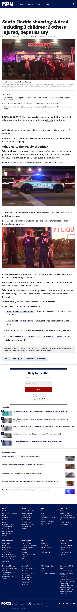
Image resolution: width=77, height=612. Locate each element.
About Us (25, 566)
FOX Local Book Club (66, 545)
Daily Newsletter (7, 533)
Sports (43, 508)
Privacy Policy (40, 398)
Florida (26, 37)
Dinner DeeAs (6, 547)
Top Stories (5, 511)
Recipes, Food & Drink (9, 556)
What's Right (6, 543)
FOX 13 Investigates (8, 524)
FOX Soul (24, 552)
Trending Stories (65, 547)
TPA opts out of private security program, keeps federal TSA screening (38, 441)
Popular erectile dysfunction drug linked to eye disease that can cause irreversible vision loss (30, 481)
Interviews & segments (48, 573)
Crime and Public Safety (36, 359)
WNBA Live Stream (66, 591)
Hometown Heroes (66, 515)
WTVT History (26, 575)
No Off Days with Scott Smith (48, 518)
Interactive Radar (27, 513)
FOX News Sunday (7, 531)
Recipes (62, 520)
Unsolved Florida (7, 526)
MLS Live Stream (65, 594)
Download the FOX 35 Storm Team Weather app (29, 321)
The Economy (45, 550)
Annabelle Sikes (8, 37)
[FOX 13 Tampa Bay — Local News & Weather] (8, 4)
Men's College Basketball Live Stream (67, 584)
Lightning (43, 515)
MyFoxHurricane (26, 526)
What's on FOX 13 (65, 552)
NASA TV (24, 556)
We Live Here (7, 540)
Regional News (8, 566)
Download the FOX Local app (20, 311)
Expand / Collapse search (73, 4)
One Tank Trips (7, 550)
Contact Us (25, 584)
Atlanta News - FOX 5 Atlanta (8, 577)
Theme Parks (6, 552)
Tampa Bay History (8, 559)
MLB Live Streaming (66, 577)
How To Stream (26, 543)
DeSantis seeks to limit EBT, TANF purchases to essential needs (21, 456)
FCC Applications (27, 582)
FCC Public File (26, 580)
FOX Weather (26, 529)
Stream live (44, 571)
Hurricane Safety (27, 522)
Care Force (5, 561)
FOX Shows (63, 550)
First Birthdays (64, 522)
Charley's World (64, 513)
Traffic (62, 511)
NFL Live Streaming (66, 571)
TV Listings (25, 571)
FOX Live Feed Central (28, 554)
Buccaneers (44, 511)
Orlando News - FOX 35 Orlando (9, 569)
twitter (63, 603)
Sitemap (4, 535)
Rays (42, 513)
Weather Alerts (26, 520)
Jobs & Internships (27, 573)
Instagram (17, 359)
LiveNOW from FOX (28, 547)
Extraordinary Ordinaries (67, 517)
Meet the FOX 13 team (28, 568)
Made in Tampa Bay (8, 554)
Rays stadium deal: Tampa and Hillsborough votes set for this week (22, 473)
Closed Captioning (27, 577)
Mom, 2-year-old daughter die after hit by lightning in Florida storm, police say (25, 490)
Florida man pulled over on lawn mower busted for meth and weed (37, 434)
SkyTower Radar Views (28, 511)
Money (43, 540)
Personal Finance (46, 547)
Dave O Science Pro (66, 524)
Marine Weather (26, 517)
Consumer (5, 517)
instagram (66, 603)
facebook (59, 603)
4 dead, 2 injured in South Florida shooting (16, 82)
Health (4, 520)
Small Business (45, 552)
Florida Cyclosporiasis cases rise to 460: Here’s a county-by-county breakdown (40, 411)
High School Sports (46, 524)
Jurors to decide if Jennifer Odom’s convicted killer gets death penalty (23, 464)
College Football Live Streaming (66, 574)
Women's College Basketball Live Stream (67, 588)
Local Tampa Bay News (9, 513)
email (73, 603)
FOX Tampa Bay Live (28, 559)
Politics (4, 522)
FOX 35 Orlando (18, 37)
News (4, 508)
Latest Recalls (45, 545)
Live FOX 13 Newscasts (29, 545)
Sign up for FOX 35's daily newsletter (23, 330)
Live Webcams (26, 515)
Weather (25, 508)
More (47, 4)
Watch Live (26, 540)
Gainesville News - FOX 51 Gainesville (9, 573)
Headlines (63, 543)
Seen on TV (5, 529)
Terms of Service (39, 400)
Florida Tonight (6, 545)
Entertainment (66, 540)
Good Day (64, 508)
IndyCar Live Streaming (67, 581)
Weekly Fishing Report (47, 521)
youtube (70, 603)
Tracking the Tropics (28, 524)
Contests (62, 554)
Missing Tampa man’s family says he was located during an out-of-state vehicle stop (43, 426)
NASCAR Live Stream (66, 579)
